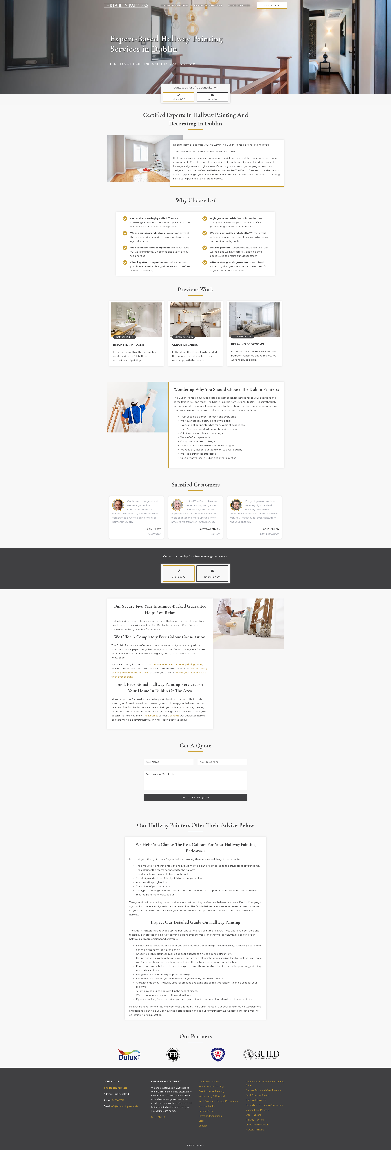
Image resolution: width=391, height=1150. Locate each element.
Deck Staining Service (257, 1095)
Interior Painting (174, 5)
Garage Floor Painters (257, 1110)
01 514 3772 (272, 5)
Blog (201, 1120)
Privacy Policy (206, 1111)
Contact (203, 1125)
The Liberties (150, 715)
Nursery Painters (255, 1129)
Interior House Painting (211, 1086)
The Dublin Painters (209, 1081)
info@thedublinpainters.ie (124, 1106)
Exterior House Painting (211, 1091)
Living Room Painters (257, 1124)
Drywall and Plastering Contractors (264, 1105)
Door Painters (253, 1115)
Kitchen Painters (207, 1106)
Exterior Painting (208, 5)
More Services (239, 5)
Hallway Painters (255, 1119)
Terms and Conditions (210, 1116)
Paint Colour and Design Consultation (219, 1101)
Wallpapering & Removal (212, 1096)
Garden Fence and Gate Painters (263, 1090)
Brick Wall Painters (256, 1100)
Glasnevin (173, 715)
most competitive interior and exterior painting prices (171, 664)
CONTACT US (158, 1117)
